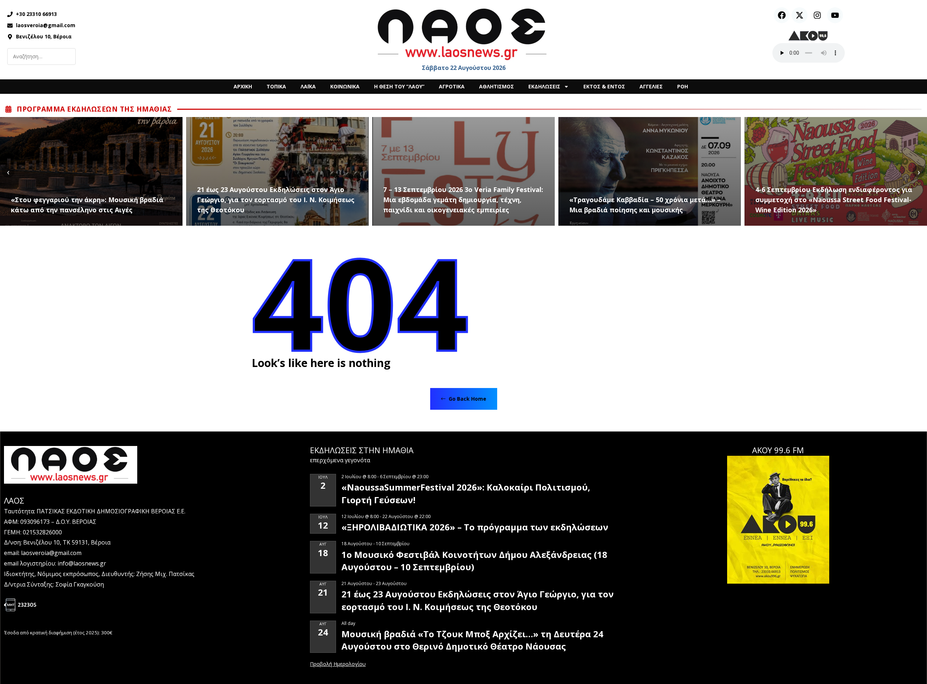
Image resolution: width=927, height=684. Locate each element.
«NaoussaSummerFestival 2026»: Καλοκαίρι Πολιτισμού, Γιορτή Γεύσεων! (465, 493)
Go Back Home (466, 398)
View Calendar (338, 664)
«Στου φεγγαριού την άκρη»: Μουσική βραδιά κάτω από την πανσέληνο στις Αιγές (87, 204)
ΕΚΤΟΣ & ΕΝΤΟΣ (604, 86)
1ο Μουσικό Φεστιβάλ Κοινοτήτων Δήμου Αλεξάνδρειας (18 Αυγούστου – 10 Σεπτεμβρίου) (474, 561)
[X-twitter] (800, 15)
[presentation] (8, 171)
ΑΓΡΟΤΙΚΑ (452, 86)
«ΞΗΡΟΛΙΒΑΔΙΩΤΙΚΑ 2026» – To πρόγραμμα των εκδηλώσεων (474, 527)
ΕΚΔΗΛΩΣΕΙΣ (544, 86)
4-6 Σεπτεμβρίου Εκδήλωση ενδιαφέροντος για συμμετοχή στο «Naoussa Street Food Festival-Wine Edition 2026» (833, 199)
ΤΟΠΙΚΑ (276, 86)
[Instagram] (817, 15)
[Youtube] (835, 15)
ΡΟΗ (682, 86)
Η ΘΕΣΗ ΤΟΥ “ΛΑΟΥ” (399, 86)
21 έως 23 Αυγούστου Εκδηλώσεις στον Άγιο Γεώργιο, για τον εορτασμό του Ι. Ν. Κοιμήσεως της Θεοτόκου (276, 199)
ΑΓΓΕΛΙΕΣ (651, 86)
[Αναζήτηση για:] (41, 56)
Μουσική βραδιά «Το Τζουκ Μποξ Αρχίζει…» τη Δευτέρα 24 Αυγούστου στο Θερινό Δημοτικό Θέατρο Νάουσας (472, 640)
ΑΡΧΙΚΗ (243, 86)
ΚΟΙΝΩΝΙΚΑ (345, 86)
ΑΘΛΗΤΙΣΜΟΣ (496, 86)
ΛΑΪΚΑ (308, 86)
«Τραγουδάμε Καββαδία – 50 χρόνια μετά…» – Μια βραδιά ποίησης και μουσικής (645, 204)
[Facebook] (782, 15)
